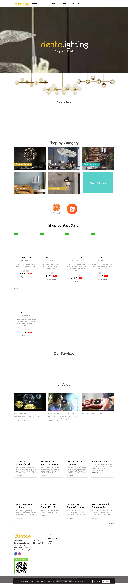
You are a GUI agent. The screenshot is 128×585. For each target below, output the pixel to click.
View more (19, 475)
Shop (64, 3)
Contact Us (75, 3)
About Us (43, 3)
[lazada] (56, 209)
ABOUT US (52, 536)
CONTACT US (53, 544)
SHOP (50, 541)
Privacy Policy (68, 581)
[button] (84, 3)
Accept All (106, 581)
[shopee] (72, 209)
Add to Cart (26, 277)
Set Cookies (97, 581)
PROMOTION (53, 539)
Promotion (53, 3)
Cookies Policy (79, 581)
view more (64, 342)
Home (34, 3)
